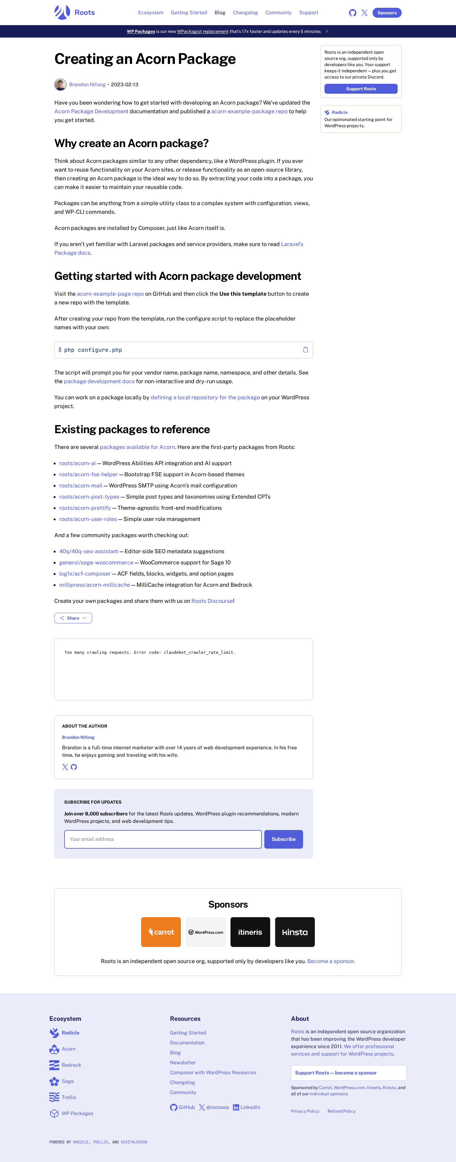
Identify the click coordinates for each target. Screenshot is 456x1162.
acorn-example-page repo (110, 293)
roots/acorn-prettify (85, 508)
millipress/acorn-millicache (94, 584)
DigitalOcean (134, 1142)
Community (279, 13)
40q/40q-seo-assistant (88, 551)
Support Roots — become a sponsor (336, 1073)
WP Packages (141, 31)
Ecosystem (150, 13)
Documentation (187, 1043)
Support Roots (361, 88)
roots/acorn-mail (80, 485)
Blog (220, 13)
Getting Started (189, 13)
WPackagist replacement (203, 31)
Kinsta (389, 1087)
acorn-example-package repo (249, 111)
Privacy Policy (305, 1111)
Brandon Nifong (87, 84)
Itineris (374, 1087)
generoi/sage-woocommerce (96, 562)
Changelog (245, 13)
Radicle (340, 112)
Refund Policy (341, 1111)
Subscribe (284, 839)
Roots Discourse (212, 601)
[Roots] (74, 12)
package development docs (99, 381)
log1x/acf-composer (85, 573)
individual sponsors (329, 1093)
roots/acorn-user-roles (88, 519)
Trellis (100, 1142)
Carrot (325, 1087)
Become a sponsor (330, 961)
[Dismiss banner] (326, 31)
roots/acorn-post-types (89, 496)
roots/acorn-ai (77, 463)
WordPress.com (349, 1087)
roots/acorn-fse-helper (88, 474)
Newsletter (183, 1063)
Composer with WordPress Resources (213, 1072)
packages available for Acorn (137, 447)
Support (308, 13)
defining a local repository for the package (205, 397)
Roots (297, 1031)
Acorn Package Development (91, 111)
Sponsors (387, 12)
